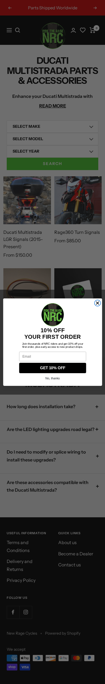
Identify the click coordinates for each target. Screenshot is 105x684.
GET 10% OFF (52, 368)
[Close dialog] (97, 303)
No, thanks (52, 378)
